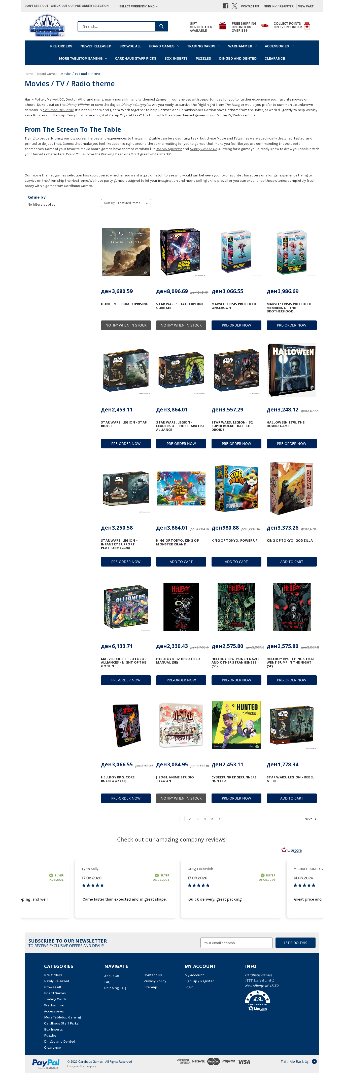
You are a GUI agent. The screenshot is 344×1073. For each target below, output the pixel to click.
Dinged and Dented (238, 58)
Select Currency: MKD (137, 6)
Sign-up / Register (199, 981)
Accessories (277, 46)
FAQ (107, 982)
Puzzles (203, 58)
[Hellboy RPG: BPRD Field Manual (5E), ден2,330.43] (181, 607)
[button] (272, 1001)
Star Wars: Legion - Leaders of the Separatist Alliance (180, 426)
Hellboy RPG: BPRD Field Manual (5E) (178, 660)
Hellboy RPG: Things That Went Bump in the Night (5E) (291, 662)
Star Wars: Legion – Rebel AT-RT (290, 779)
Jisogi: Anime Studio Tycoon (175, 779)
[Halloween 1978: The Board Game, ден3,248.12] (291, 370)
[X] (234, 6)
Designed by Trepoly (81, 1066)
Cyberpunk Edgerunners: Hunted (235, 779)
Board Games (162, 46)
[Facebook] (225, 6)
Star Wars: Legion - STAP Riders (124, 424)
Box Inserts (176, 58)
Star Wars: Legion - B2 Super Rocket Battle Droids (232, 426)
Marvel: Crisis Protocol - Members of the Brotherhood (290, 307)
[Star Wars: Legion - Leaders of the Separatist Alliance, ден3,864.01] (181, 370)
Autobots (292, 144)
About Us (111, 976)
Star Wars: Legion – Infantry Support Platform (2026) (119, 544)
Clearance (275, 58)
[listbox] (134, 203)
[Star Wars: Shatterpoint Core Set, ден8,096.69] (181, 252)
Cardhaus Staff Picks (135, 58)
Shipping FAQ (115, 988)
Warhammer (240, 46)
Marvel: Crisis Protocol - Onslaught (235, 305)
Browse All (130, 46)
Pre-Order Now (236, 325)
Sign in (269, 6)
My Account (194, 975)
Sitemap (150, 987)
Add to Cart (181, 561)
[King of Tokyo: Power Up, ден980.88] (236, 489)
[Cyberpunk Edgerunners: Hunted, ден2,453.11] (236, 725)
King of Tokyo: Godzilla (290, 540)
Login (189, 987)
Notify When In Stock (126, 325)
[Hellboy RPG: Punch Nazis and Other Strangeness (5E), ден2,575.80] (236, 607)
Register (287, 6)
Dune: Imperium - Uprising (124, 304)
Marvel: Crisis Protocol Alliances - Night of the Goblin (123, 662)
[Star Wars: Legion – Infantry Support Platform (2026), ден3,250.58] (126, 489)
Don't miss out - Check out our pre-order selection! (67, 6)
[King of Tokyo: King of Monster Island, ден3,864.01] (181, 489)
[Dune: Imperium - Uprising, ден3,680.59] (126, 252)
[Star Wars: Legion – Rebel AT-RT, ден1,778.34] (291, 725)
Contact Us (250, 6)
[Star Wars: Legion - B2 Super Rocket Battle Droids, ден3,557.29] (236, 370)
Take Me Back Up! (296, 1061)
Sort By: (109, 203)
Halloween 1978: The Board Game (285, 424)
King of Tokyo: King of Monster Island (177, 542)
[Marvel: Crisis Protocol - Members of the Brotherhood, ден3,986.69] (291, 252)
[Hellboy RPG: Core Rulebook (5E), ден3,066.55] (126, 725)
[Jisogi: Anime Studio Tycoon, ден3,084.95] (181, 725)
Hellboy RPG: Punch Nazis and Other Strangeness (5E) (235, 662)
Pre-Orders (61, 46)
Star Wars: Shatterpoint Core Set (180, 305)
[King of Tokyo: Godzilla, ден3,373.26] (291, 489)
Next (308, 819)
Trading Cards (201, 46)
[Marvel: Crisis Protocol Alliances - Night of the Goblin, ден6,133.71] (126, 607)
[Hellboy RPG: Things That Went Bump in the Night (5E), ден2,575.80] (291, 607)
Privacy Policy (155, 981)
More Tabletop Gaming (80, 58)
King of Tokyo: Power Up (235, 540)
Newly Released (95, 46)
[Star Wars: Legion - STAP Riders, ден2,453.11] (126, 370)
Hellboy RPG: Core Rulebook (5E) (117, 779)
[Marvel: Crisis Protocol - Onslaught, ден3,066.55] (236, 252)
